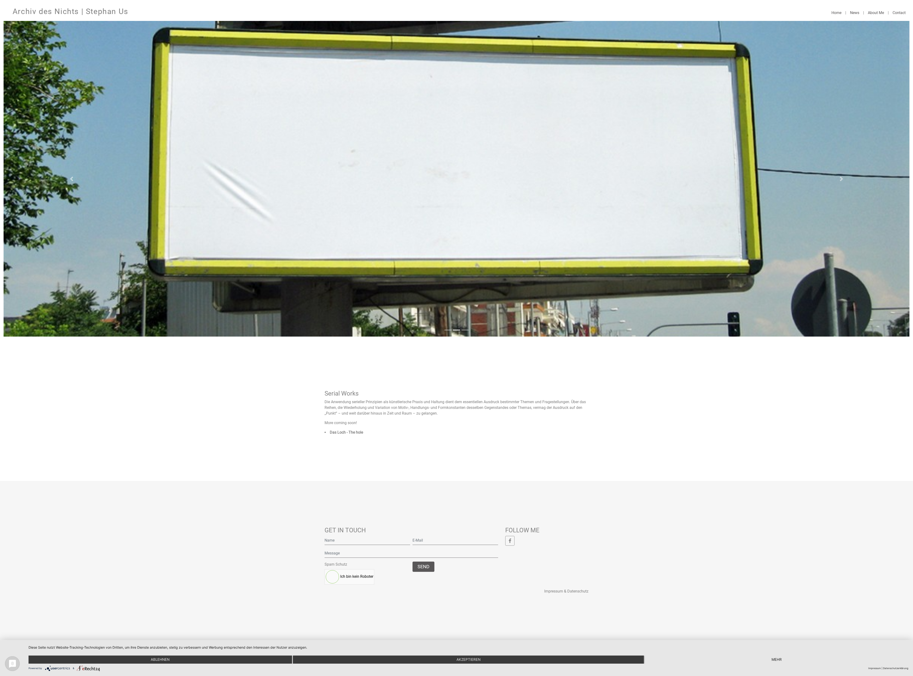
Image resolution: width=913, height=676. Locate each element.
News (854, 12)
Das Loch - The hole (346, 432)
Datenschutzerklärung (895, 668)
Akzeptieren (468, 659)
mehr (777, 659)
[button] (72, 179)
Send (423, 566)
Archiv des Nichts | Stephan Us (70, 11)
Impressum (874, 668)
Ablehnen (160, 659)
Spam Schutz (336, 564)
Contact (899, 12)
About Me (876, 12)
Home (836, 12)
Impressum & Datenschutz (566, 591)
